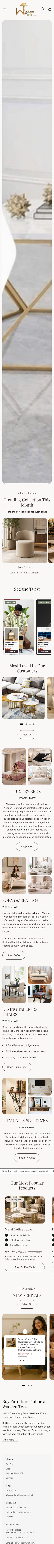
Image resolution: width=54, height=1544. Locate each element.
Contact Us (11, 1490)
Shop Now (11, 651)
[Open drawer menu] (4, 9)
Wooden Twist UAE (14, 1473)
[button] (21, 724)
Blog (8, 1468)
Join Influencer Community (18, 1512)
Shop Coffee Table (24, 1267)
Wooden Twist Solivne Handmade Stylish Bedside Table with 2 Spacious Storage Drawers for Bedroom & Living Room (30, 1344)
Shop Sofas (13, 955)
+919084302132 (21, 1537)
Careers (9, 1516)
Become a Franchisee (16, 1507)
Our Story (10, 1464)
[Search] (42, 9)
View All (27, 734)
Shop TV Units (27, 1157)
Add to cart (23, 1360)
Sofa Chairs (25, 567)
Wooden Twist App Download (19, 1495)
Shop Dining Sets (16, 1066)
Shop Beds (27, 846)
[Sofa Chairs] (24, 540)
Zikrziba (9, 1477)
